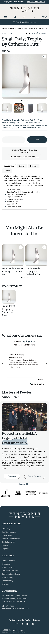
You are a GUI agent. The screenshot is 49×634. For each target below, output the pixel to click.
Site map (6, 584)
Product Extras (8, 567)
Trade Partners (34, 476)
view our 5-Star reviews (36, 2)
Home (4, 28)
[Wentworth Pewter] (24, 10)
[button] (3, 364)
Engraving (6, 564)
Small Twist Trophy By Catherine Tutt (8, 310)
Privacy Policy (7, 577)
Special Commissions (11, 539)
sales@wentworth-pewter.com (15, 608)
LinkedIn (21, 620)
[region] (24, 363)
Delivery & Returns (10, 571)
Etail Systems (26, 632)
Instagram (36, 620)
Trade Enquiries (8, 542)
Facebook (12, 620)
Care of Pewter (8, 561)
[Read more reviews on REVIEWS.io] (37, 384)
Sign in (5, 545)
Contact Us (7, 535)
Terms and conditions (11, 574)
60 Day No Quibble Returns (24, 22)
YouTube (28, 620)
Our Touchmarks (9, 532)
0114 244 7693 (8, 606)
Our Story (12, 476)
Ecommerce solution (10, 632)
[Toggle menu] (5, 17)
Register (5, 549)
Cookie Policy (7, 581)
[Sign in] (34, 17)
